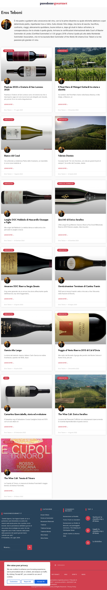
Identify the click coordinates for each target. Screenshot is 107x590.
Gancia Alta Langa (12, 350)
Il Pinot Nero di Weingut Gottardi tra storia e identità (79, 88)
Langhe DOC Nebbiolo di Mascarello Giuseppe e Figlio (26, 221)
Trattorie (43, 525)
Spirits (74, 574)
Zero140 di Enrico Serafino (71, 219)
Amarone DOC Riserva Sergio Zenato (21, 286)
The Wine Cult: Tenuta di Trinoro (19, 478)
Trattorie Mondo (46, 531)
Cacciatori (77, 520)
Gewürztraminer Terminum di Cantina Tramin (79, 286)
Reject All (27, 581)
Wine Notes (44, 538)
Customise (14, 581)
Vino (65, 574)
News (83, 574)
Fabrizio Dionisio (65, 155)
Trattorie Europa (46, 528)
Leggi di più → (9, 104)
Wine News (44, 535)
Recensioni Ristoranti (47, 521)
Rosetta (75, 516)
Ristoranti (55, 574)
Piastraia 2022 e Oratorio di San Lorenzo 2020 (23, 88)
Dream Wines (45, 515)
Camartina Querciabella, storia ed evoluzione (25, 414)
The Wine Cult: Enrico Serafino (72, 414)
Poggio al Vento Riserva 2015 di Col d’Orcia (79, 350)
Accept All (41, 581)
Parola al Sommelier (47, 518)
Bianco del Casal (12, 155)
